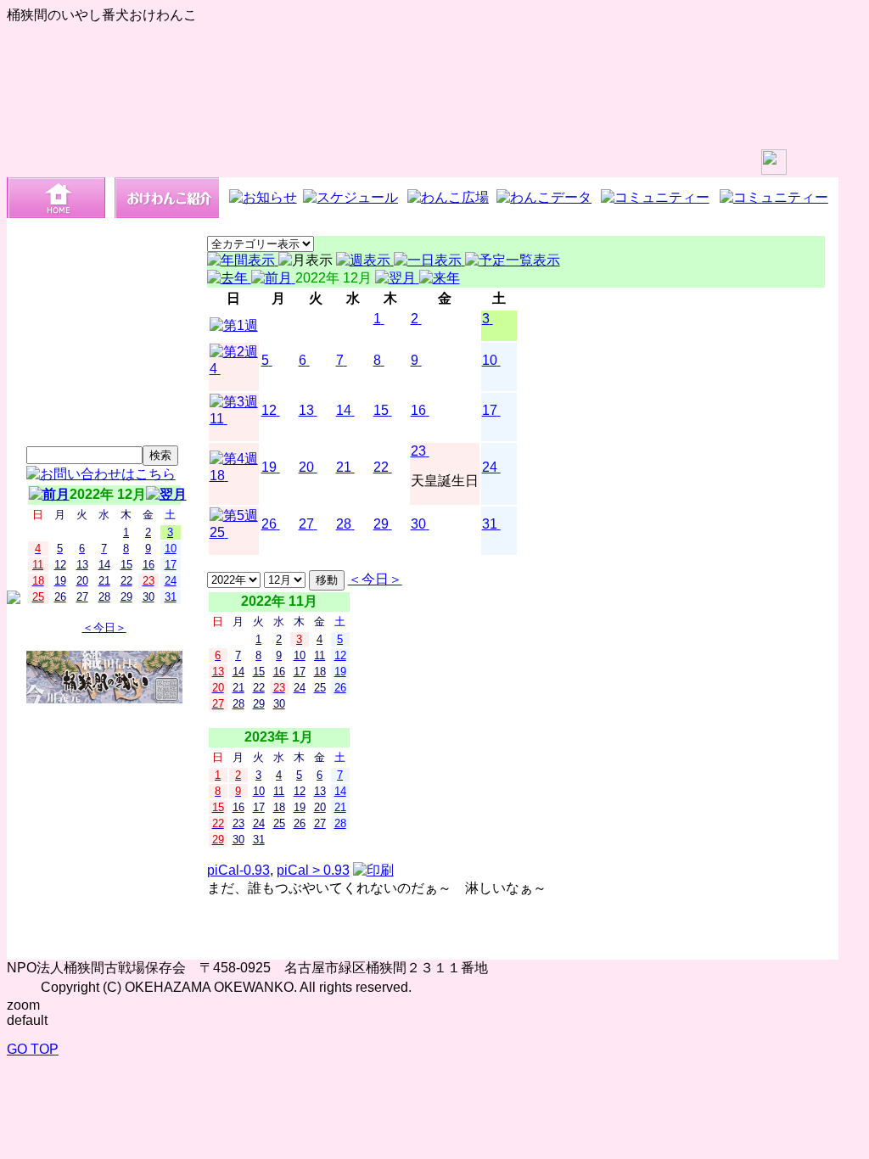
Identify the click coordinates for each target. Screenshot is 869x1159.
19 (269, 467)
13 (306, 410)
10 (489, 360)
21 (343, 467)
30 (418, 524)
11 (217, 419)
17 (489, 410)
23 (418, 451)
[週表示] (365, 260)
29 (381, 524)
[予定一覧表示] (512, 260)
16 (418, 410)
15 (381, 410)
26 (269, 524)
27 (306, 524)
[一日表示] (429, 260)
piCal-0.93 (238, 870)
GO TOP (33, 1049)
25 (217, 532)
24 (489, 467)
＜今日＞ (104, 627)
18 (217, 475)
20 (306, 467)
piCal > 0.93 (313, 870)
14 (343, 410)
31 (489, 524)
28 (343, 524)
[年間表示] (242, 260)
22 (381, 467)
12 (269, 410)
